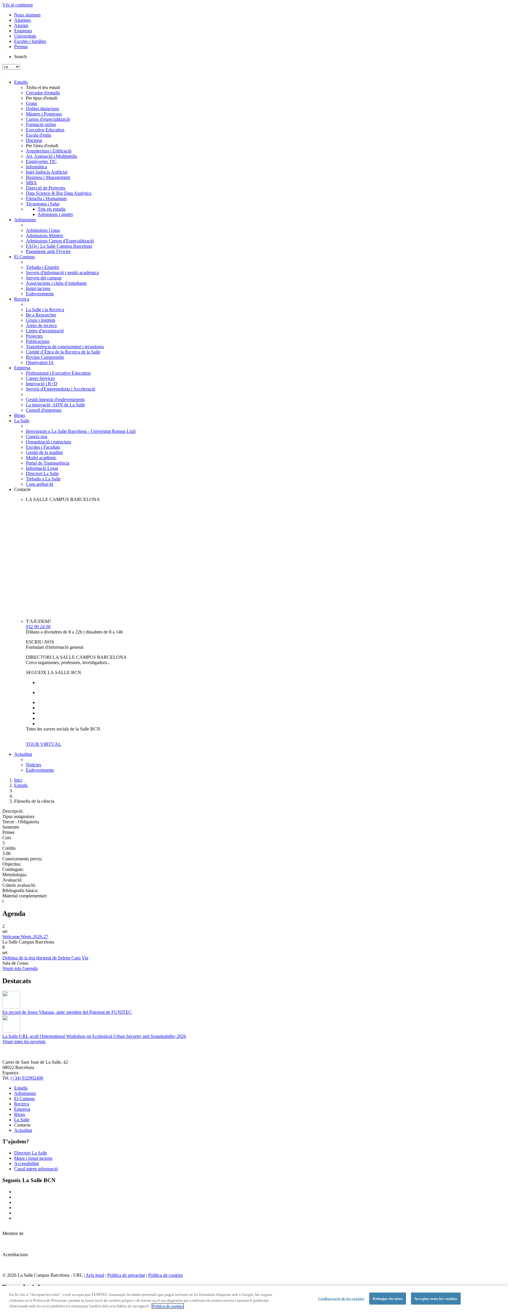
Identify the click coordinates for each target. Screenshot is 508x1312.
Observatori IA (40, 362)
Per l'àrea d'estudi (42, 145)
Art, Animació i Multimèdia (51, 156)
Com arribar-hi (39, 484)
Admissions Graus (43, 230)
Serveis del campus (43, 277)
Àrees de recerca (41, 325)
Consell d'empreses (43, 410)
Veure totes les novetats (24, 1041)
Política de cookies (165, 1275)
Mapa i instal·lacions (33, 1158)
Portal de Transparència (47, 462)
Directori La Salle (42, 473)
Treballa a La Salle (43, 478)
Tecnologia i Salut (42, 203)
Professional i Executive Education (58, 373)
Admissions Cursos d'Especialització (60, 240)
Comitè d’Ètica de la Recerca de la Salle (63, 351)
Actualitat (23, 754)
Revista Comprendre (45, 357)
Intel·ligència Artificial (46, 172)
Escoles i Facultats (43, 447)
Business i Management (48, 177)
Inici (18, 780)
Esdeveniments (40, 293)
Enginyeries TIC (41, 161)
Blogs (19, 415)
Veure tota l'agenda (20, 968)
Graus (31, 103)
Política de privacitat (126, 1275)
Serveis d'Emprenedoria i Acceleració (60, 388)
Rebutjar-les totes (387, 1298)
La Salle (21, 420)
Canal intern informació (36, 1168)
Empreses (23, 30)
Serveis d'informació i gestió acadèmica (62, 272)
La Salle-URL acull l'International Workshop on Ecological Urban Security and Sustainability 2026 (94, 1036)
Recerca (21, 298)
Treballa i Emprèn (42, 267)
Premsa (21, 46)
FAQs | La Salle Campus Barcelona (59, 246)
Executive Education (45, 129)
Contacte (22, 489)
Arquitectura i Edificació (48, 150)
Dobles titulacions (42, 108)
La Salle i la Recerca (45, 309)
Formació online (41, 124)
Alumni (21, 25)
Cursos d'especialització (48, 119)
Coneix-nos (36, 436)
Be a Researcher (41, 314)
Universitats (25, 35)
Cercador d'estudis (43, 92)
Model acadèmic (41, 457)
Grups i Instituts (40, 320)
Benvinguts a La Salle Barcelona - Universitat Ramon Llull (81, 431)
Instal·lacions (38, 288)
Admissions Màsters (44, 235)
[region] (254, 1299)
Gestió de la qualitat (44, 452)
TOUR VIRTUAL (43, 744)
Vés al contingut (17, 4)
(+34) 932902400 (27, 1077)
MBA (31, 182)
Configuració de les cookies (341, 1298)
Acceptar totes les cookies (435, 1298)
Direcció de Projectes (45, 187)
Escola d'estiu (38, 135)
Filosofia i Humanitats (46, 198)
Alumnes (22, 20)
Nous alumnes (27, 14)
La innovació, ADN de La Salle (55, 404)
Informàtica (36, 166)
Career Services (40, 378)
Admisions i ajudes (55, 214)
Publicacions (37, 341)
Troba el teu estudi (43, 87)
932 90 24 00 (38, 626)
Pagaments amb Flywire (48, 251)
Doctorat (34, 140)
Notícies (33, 764)
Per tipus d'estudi (41, 97)
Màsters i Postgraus (44, 113)
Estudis (21, 82)
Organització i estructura (48, 441)
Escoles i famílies (30, 41)
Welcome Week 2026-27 (25, 936)
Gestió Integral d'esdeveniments (55, 399)
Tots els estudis (52, 209)
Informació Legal (42, 468)
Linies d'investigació (45, 330)
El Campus (24, 256)
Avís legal (95, 1275)
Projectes (34, 336)
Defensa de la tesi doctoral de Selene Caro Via (45, 957)
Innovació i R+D (41, 383)
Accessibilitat (26, 1163)
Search (20, 56)
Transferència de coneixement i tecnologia (65, 346)
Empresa (22, 367)
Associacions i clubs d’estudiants (56, 283)
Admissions (25, 219)
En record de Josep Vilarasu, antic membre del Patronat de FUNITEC (67, 1012)
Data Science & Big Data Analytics (58, 193)
